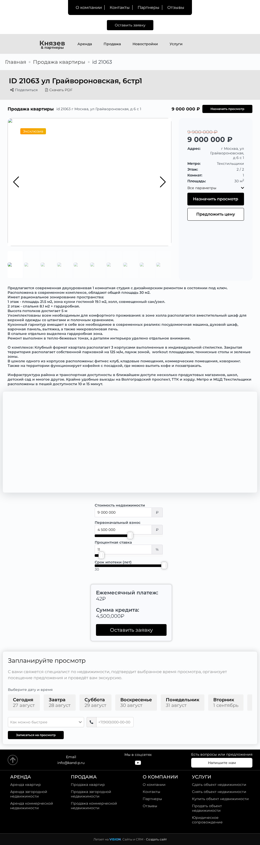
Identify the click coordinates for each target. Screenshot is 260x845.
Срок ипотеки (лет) (113, 562)
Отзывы (175, 7)
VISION (115, 839)
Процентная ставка (113, 542)
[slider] (130, 535)
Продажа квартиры (59, 62)
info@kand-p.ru (71, 762)
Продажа (112, 44)
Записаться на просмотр (36, 735)
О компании (89, 7)
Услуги (176, 44)
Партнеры (148, 7)
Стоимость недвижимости (120, 505)
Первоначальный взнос (117, 522)
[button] (162, 182)
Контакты (120, 7)
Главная (15, 62)
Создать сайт (156, 839)
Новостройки (145, 44)
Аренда (84, 44)
